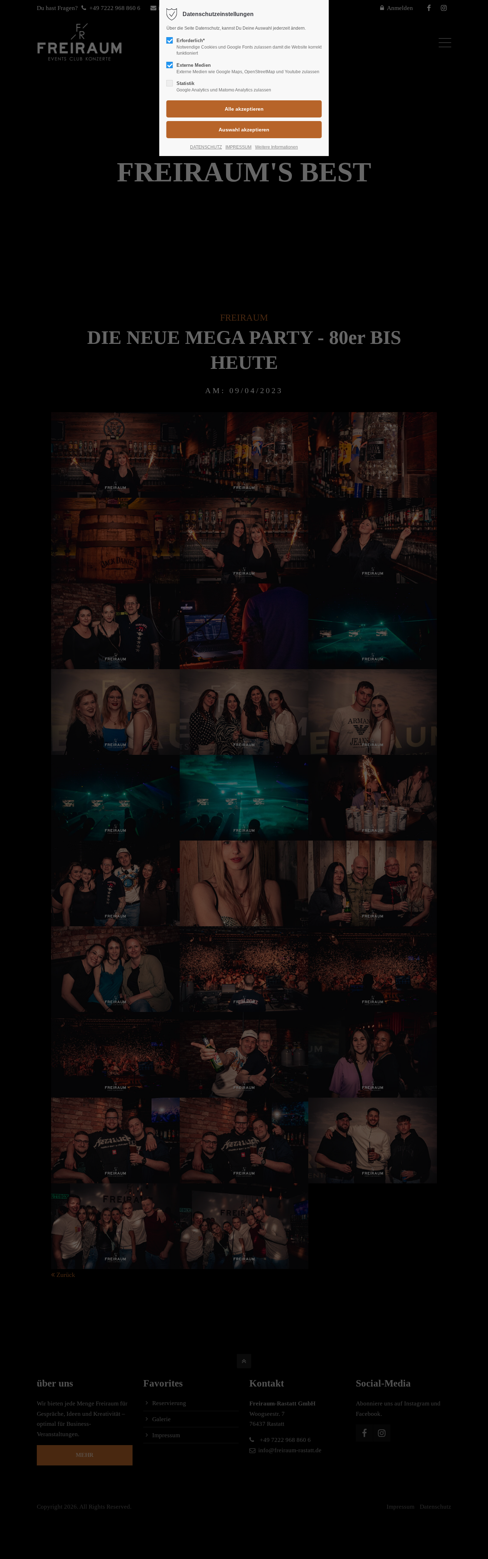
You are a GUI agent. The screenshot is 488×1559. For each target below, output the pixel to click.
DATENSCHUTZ (206, 147)
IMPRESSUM (238, 147)
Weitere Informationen (276, 147)
